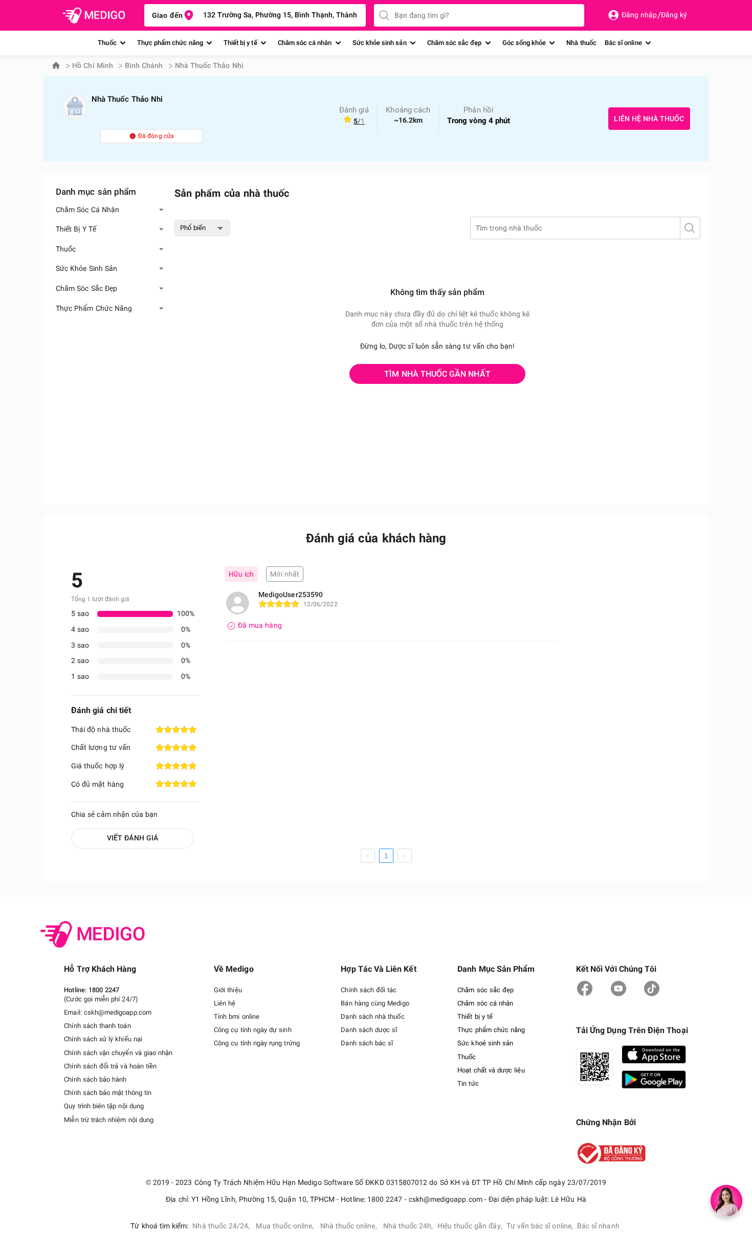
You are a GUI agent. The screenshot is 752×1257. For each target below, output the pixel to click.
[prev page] (368, 856)
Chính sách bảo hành (95, 1079)
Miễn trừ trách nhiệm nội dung (108, 1120)
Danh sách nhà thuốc (372, 1016)
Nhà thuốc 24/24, (221, 1226)
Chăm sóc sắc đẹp (454, 43)
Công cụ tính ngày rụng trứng (257, 1043)
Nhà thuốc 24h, (408, 1226)
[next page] (404, 856)
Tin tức (467, 1083)
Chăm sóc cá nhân (305, 43)
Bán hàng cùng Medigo (375, 1003)
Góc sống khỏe (524, 43)
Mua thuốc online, (285, 1226)
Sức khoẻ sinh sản (485, 1043)
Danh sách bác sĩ (367, 1043)
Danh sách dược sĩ (369, 1030)
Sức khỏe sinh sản (379, 43)
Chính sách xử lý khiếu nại (103, 1039)
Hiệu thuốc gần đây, (469, 1226)
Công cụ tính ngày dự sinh (253, 1030)
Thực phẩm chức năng (170, 43)
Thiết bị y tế (240, 43)
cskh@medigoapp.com (117, 1012)
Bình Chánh (144, 65)
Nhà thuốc (581, 43)
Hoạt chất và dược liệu (490, 1070)
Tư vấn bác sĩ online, (539, 1226)
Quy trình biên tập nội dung (104, 1106)
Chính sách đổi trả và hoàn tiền (110, 1066)
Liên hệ (224, 1003)
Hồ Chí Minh (92, 65)
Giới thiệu (228, 990)
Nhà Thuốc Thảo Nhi (209, 65)
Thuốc (107, 43)
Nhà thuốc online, (348, 1226)
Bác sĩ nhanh (598, 1226)
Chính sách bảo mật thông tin (107, 1092)
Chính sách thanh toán (97, 1026)
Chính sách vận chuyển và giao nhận (118, 1053)
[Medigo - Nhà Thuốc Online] (93, 16)
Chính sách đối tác (368, 990)
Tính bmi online (236, 1016)
